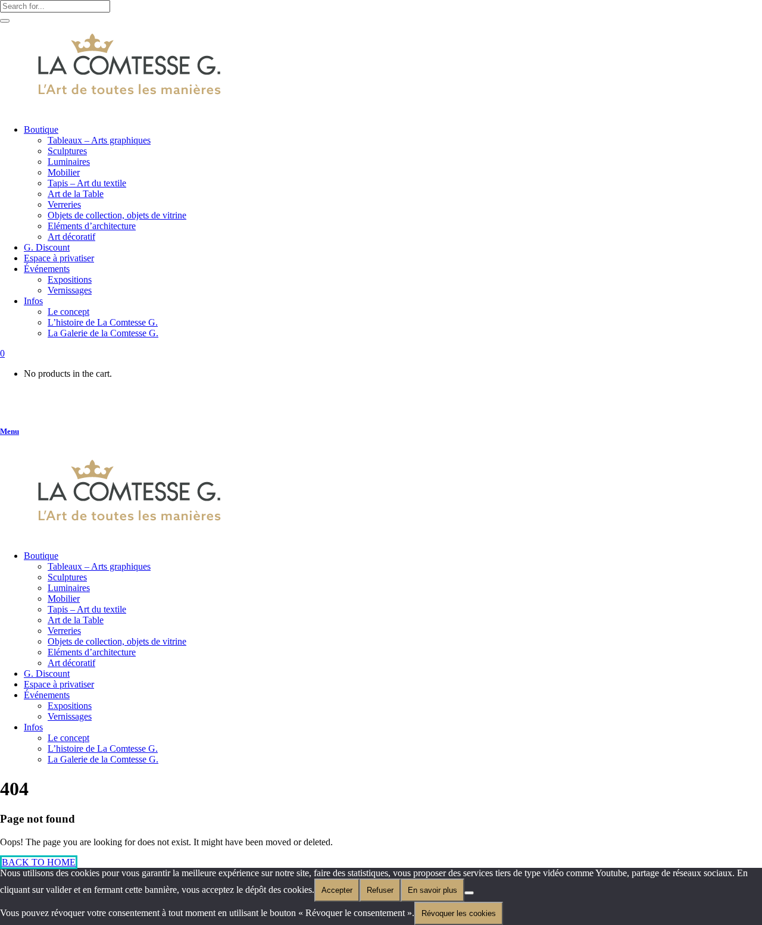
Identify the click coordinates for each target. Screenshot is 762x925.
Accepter (336, 890)
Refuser (380, 890)
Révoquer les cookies (458, 913)
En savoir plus (432, 890)
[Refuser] (469, 893)
